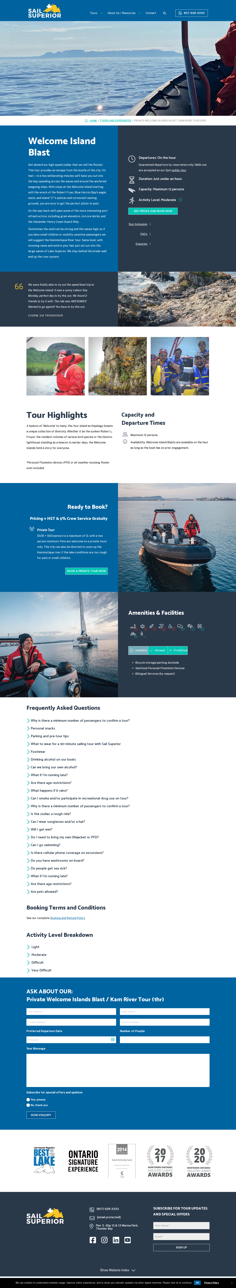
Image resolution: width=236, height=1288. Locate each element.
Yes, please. (38, 1099)
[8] (117, 366)
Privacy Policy (211, 1282)
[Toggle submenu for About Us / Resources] (139, 13)
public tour (179, 170)
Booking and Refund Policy (67, 918)
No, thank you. (39, 1105)
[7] (55, 366)
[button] (117, 947)
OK (197, 1282)
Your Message (36, 1048)
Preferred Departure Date (44, 1031)
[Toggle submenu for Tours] (101, 13)
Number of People (132, 1031)
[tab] (138, 650)
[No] (231, 1283)
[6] (180, 366)
